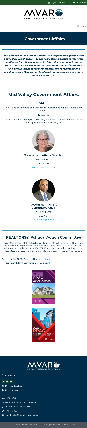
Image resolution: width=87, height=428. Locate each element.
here (50, 259)
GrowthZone (70, 425)
